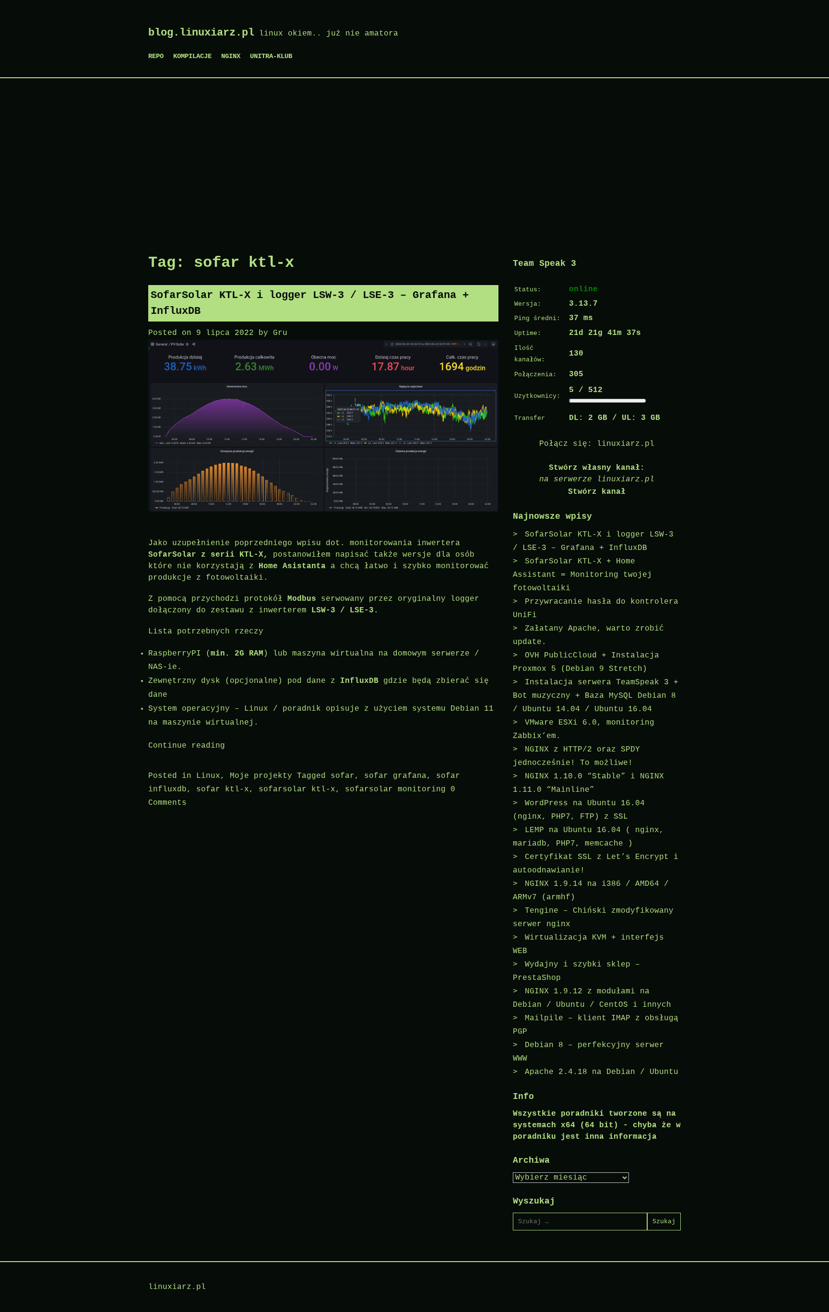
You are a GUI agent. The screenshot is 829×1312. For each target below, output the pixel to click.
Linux (208, 776)
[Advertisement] (414, 160)
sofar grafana (395, 776)
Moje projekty (261, 776)
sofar (343, 776)
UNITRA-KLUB (271, 56)
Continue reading (186, 745)
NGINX (230, 56)
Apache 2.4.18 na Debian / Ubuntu (601, 1072)
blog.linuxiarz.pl (201, 33)
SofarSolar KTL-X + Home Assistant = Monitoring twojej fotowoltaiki (582, 575)
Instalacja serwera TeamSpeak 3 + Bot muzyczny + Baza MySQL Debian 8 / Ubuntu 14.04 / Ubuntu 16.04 (595, 696)
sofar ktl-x (222, 789)
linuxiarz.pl (625, 444)
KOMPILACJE (192, 56)
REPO (156, 56)
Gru (280, 333)
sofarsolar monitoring (395, 789)
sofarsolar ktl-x (297, 789)
